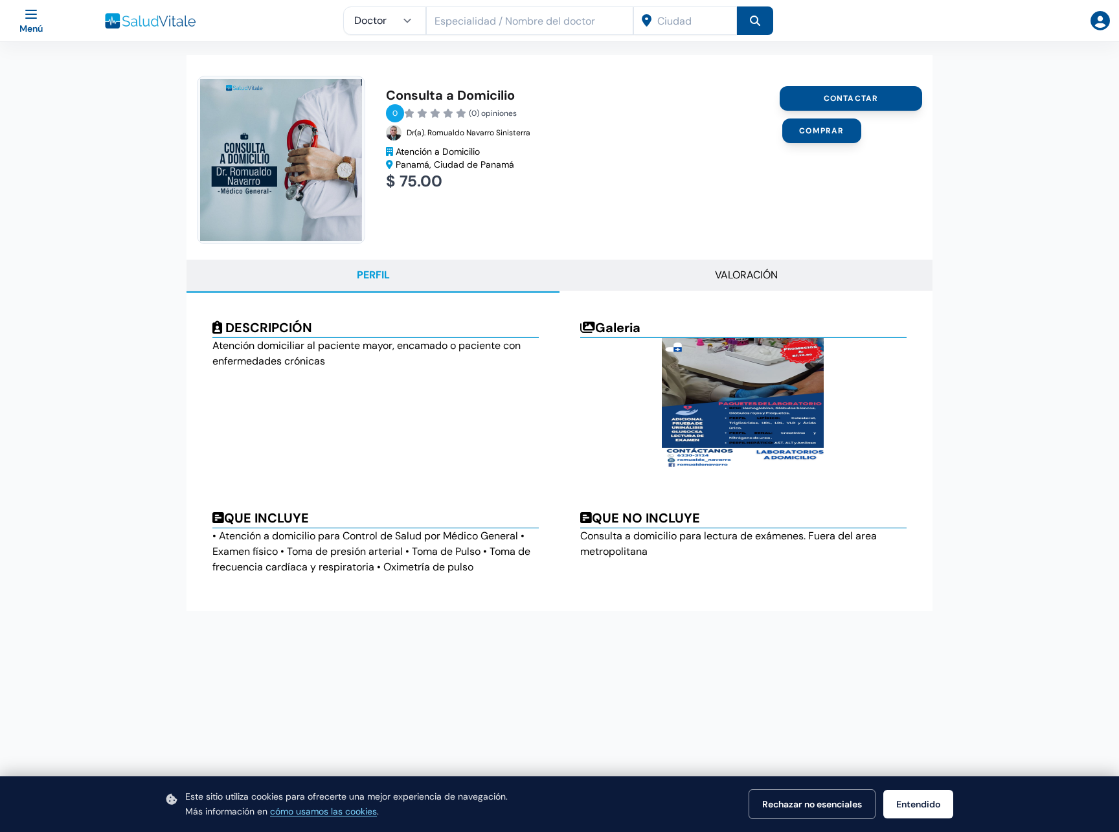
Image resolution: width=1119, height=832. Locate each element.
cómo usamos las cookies (323, 811)
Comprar (821, 131)
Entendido (918, 804)
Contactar (851, 98)
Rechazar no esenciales (812, 804)
